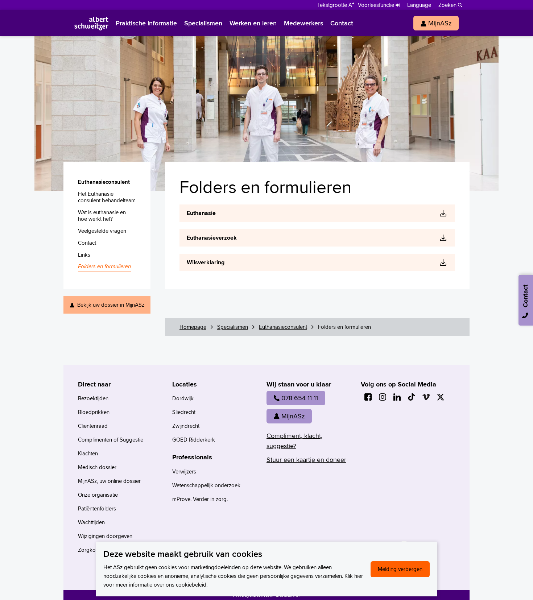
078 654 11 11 (299, 397)
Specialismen (232, 327)
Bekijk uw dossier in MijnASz (110, 305)
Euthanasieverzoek (212, 237)
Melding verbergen (400, 569)
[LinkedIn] (397, 397)
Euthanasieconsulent (283, 327)
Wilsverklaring (205, 262)
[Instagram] (382, 397)
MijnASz (293, 416)
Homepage (192, 327)
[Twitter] (440, 397)
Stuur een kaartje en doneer (306, 459)
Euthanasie (201, 213)
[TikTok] (411, 397)
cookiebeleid (191, 584)
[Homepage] (91, 23)
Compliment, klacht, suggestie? (294, 440)
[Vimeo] (426, 397)
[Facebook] (368, 397)
